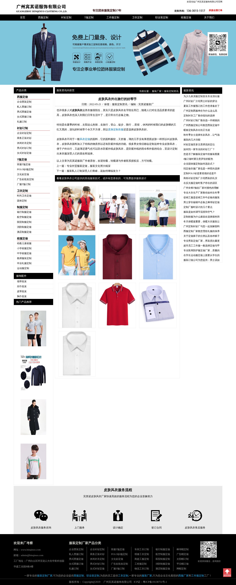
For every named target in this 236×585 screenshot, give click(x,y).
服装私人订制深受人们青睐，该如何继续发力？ (94, 171)
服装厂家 (157, 91)
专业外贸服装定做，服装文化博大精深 (88, 166)
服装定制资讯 (171, 91)
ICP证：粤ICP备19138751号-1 (150, 582)
